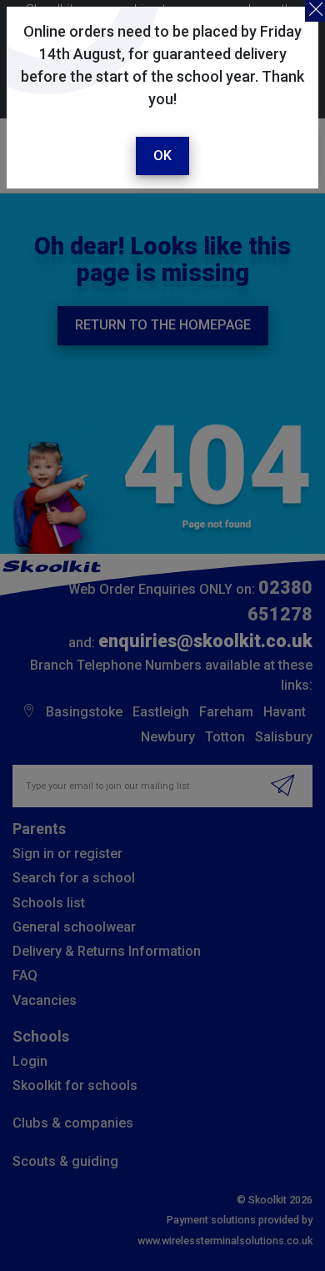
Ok (162, 155)
